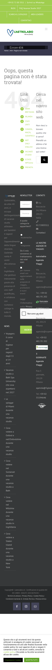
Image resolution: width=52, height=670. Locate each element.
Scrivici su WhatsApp (35, 2)
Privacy (29, 306)
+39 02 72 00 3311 (16, 2)
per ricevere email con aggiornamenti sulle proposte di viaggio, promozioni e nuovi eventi (25, 282)
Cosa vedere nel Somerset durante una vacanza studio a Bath (10, 475)
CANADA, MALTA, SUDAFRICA (30, 132)
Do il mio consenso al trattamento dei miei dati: (26, 256)
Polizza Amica (41, 599)
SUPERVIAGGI (42, 308)
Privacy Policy (27, 596)
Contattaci (40, 232)
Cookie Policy (39, 596)
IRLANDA (28, 116)
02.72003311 (42, 225)
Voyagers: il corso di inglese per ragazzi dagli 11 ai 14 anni (10, 348)
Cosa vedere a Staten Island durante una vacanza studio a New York (10, 550)
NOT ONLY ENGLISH (28, 143)
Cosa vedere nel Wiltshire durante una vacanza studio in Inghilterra (10, 512)
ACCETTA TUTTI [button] (32, 660)
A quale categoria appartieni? (25, 225)
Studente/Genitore (26, 237)
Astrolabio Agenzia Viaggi (41, 260)
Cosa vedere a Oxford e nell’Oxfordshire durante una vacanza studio (10, 441)
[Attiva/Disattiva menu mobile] (46, 29)
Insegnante (25, 245)
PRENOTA (29, 167)
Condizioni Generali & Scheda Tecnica (20, 599)
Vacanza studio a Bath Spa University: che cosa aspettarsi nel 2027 (10, 381)
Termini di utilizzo (14, 596)
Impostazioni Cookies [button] (13, 660)
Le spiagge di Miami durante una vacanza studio (10, 410)
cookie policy (9, 652)
